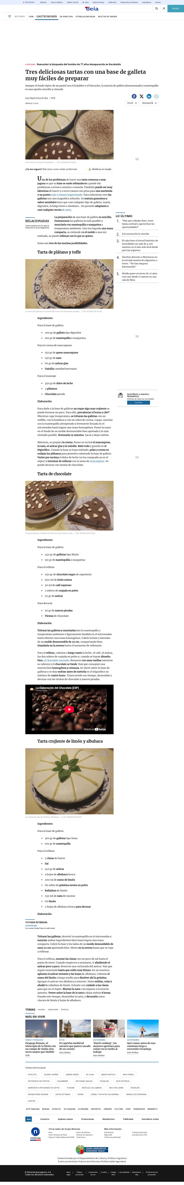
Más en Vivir (35, 1016)
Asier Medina (65, 1053)
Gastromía (53, 1009)
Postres (65, 1009)
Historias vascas (84, 1081)
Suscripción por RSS (139, 1135)
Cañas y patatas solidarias (105, 1094)
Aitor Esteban (62, 1094)
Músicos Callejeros (92, 1087)
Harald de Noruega (136, 1094)
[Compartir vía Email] (156, 97)
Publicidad (128, 1119)
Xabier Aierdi (72, 1074)
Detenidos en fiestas (39, 1081)
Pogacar (104, 1081)
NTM (27, 1055)
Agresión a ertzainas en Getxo (44, 1087)
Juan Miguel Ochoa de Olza (36, 98)
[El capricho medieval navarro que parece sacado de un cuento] (75, 1029)
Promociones (87, 1119)
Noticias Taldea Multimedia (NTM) (61, 1137)
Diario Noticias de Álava (58, 1135)
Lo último (124, 216)
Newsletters (109, 1119)
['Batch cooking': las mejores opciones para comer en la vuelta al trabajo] (109, 1029)
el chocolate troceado (56, 660)
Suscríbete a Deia (150, 1119)
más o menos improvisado (66, 194)
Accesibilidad (124, 1172)
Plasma (70, 1087)
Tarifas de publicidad (112, 1137)
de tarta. (66, 209)
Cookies (104, 1172)
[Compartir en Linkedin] (149, 97)
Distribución (109, 1132)
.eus (28, 1119)
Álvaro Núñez (51, 1074)
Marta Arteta (108, 1074)
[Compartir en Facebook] (134, 97)
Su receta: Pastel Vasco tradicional (40, 928)
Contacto (44, 1119)
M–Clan (90, 1074)
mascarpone (96, 461)
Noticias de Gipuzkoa (84, 1135)
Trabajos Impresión (139, 1132)
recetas (41, 1009)
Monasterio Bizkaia (38, 1094)
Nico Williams (116, 1087)
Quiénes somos (65, 1119)
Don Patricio (123, 1081)
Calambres (62, 1081)
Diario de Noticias (83, 1132)
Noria (80, 1094)
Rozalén (135, 1087)
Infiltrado (128, 1074)
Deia (50, 1132)
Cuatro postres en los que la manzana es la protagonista (37, 227)
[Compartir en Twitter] (141, 97)
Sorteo (31, 1101)
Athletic (32, 1074)
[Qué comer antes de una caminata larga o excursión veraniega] (143, 1029)
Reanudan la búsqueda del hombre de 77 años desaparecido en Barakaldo (79, 64)
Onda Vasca (81, 1137)
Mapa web (108, 1135)
